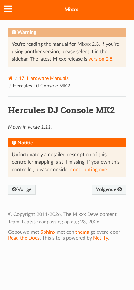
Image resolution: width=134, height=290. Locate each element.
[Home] (10, 78)
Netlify (100, 238)
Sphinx (48, 232)
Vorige (24, 189)
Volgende (106, 189)
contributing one (88, 169)
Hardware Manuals (44, 78)
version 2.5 (100, 59)
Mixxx (71, 9)
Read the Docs (24, 238)
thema (82, 232)
